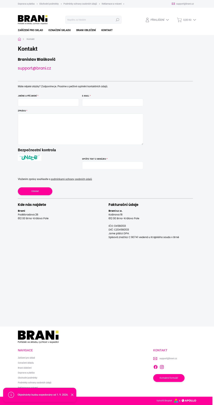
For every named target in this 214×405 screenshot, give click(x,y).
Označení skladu (26, 363)
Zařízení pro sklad (26, 358)
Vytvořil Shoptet (164, 400)
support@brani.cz (34, 68)
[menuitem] (31, 30)
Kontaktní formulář (169, 378)
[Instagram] (161, 366)
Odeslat (35, 191)
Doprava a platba (26, 4)
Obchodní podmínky (49, 4)
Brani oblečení (24, 368)
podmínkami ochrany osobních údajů (71, 179)
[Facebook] (155, 366)
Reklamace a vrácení (112, 4)
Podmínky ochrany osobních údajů (80, 4)
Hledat (117, 20)
